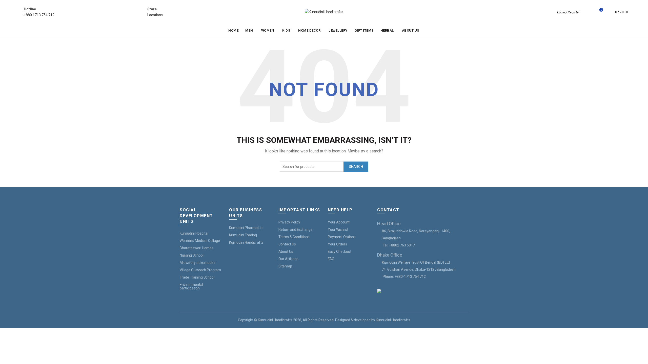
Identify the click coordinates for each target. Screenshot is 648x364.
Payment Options (342, 237)
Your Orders (337, 244)
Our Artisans (288, 259)
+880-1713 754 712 (410, 277)
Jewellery (338, 30)
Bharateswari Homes (196, 248)
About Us (410, 30)
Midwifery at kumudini (197, 263)
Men (249, 30)
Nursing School (192, 255)
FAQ (331, 259)
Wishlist (601, 9)
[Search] (587, 12)
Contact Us (287, 244)
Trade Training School (197, 277)
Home (233, 30)
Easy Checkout (339, 251)
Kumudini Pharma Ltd (246, 228)
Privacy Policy (289, 222)
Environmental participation (191, 286)
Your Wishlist (338, 230)
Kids (286, 30)
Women (267, 30)
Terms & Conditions (294, 237)
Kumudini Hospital (194, 233)
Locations (155, 15)
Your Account (339, 222)
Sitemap (285, 266)
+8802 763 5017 (402, 245)
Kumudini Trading (243, 235)
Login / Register (568, 12)
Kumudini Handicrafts (246, 242)
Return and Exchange (295, 230)
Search (356, 167)
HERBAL (387, 30)
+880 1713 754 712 (39, 15)
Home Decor (309, 30)
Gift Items (364, 30)
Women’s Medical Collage (200, 241)
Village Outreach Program (200, 270)
